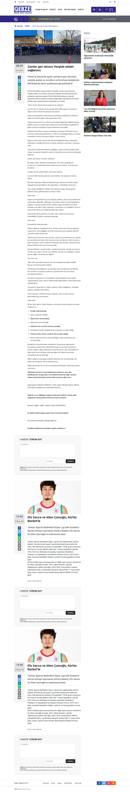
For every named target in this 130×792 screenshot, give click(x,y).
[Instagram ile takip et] (108, 783)
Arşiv (39, 2)
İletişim (59, 783)
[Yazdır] (19, 94)
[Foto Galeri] (115, 2)
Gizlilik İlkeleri (68, 783)
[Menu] (94, 10)
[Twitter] (19, 80)
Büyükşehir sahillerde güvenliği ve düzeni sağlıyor (55, 19)
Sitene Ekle (46, 2)
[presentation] (21, 19)
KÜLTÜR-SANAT (70, 9)
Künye (53, 783)
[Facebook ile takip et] (99, 783)
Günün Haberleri (30, 2)
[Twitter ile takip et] (104, 783)
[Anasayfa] (15, 2)
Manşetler (21, 2)
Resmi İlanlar (42, 9)
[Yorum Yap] (19, 98)
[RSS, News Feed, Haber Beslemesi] (113, 783)
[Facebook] (19, 77)
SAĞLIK (81, 9)
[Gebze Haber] (23, 9)
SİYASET (52, 9)
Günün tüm (109, 19)
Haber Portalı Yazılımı (23, 789)
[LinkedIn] (19, 84)
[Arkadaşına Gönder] (19, 91)
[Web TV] (110, 2)
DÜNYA (27, 26)
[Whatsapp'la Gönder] (19, 87)
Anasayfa (19, 26)
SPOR (60, 9)
